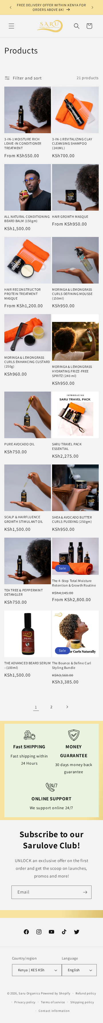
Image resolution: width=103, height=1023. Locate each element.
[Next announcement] (92, 7)
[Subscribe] (85, 892)
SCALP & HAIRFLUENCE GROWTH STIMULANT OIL (23, 519)
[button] (11, 26)
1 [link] (36, 707)
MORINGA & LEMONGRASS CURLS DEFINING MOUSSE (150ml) (72, 293)
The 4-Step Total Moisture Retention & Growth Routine (74, 583)
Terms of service (53, 1002)
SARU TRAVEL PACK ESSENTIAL (67, 446)
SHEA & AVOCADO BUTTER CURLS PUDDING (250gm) (72, 519)
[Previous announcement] (10, 7)
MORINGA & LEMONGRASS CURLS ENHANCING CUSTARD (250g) (27, 361)
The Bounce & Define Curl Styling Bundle (71, 665)
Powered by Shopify (55, 993)
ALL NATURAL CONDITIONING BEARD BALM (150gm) (26, 218)
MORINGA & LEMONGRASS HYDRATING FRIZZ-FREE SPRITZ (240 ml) (72, 371)
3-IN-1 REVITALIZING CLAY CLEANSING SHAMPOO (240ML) (72, 143)
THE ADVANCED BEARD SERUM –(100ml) (27, 665)
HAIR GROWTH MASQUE (70, 216)
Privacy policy (24, 1002)
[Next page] (67, 707)
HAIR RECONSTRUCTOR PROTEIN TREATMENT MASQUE (22, 293)
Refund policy (86, 993)
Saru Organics (29, 993)
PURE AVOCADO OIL (19, 444)
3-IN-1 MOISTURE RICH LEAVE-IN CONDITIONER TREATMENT (22, 143)
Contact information (54, 1011)
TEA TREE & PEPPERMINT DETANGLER (23, 592)
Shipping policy (82, 1002)
